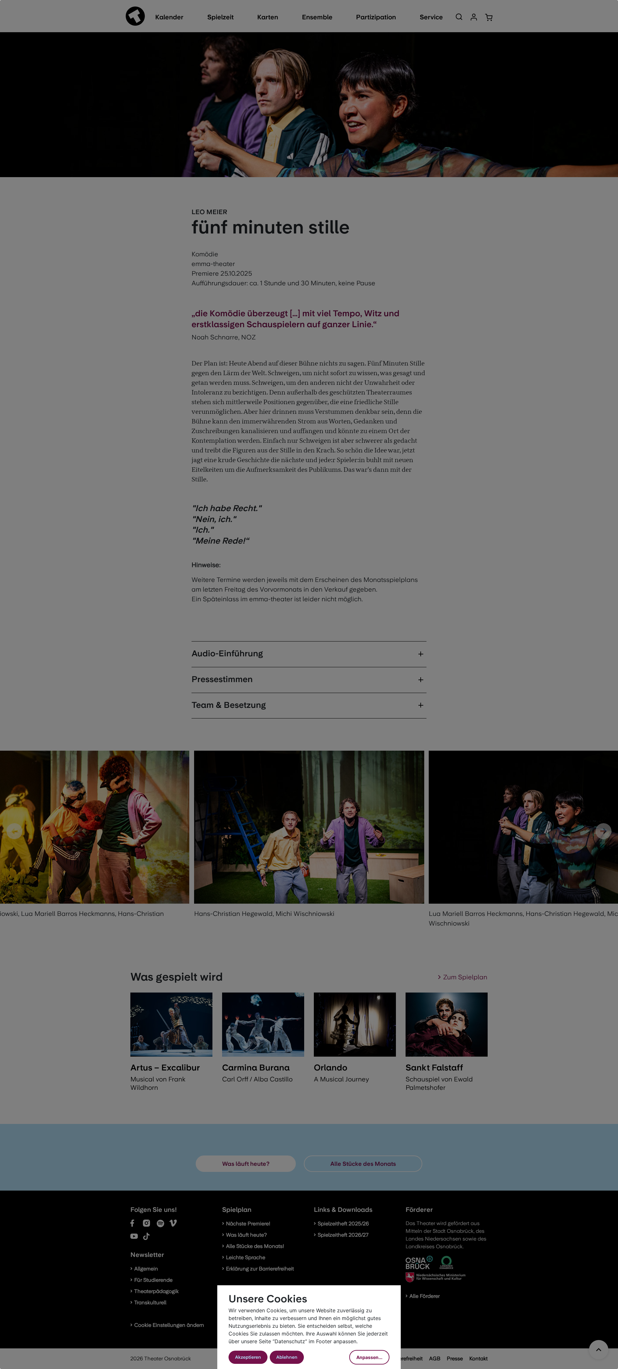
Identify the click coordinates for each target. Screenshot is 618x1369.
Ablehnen (286, 1357)
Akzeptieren (248, 1357)
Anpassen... (369, 1357)
